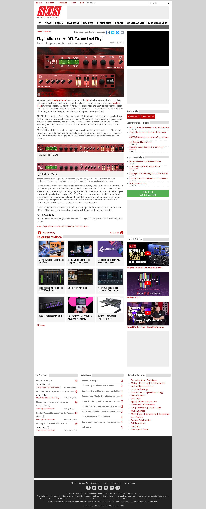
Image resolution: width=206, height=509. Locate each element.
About (73, 483)
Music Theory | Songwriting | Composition (150, 414)
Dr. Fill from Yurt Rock (138, 183)
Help (82, 3)
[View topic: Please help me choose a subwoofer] (76, 402)
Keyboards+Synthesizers (142, 386)
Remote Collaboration (141, 420)
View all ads (133, 116)
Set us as (90, 32)
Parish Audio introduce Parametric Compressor (148, 178)
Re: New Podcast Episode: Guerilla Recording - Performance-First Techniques (56, 413)
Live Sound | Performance (143, 404)
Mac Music (136, 398)
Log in (39, 3)
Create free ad (148, 116)
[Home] (49, 11)
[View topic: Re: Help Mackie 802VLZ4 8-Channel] (76, 423)
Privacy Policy (115, 483)
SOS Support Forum (140, 429)
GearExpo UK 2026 (133, 297)
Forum (59, 22)
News (48, 22)
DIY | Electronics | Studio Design (146, 407)
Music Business (157, 22)
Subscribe (62, 3)
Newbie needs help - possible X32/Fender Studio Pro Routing (101, 411)
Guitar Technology (139, 389)
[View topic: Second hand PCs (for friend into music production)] (122, 396)
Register (50, 3)
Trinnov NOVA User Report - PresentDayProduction (145, 326)
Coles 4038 (86, 427)
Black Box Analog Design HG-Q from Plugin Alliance (146, 148)
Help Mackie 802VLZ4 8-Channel (96, 417)
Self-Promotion (138, 423)
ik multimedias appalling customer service (101, 401)
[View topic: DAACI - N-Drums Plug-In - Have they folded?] (122, 391)
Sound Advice (136, 22)
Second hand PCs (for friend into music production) (101, 396)
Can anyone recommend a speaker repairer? (101, 422)
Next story (114, 232)
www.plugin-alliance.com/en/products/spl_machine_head (62, 226)
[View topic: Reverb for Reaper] (76, 380)
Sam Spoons (41, 427)
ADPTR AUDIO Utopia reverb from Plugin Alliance (149, 137)
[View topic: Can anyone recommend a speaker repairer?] (122, 422)
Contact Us (83, 483)
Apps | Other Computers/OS (144, 401)
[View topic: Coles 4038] (122, 427)
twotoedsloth (41, 384)
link (51, 253)
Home (40, 23)
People (119, 22)
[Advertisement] (148, 217)
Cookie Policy (96, 483)
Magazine (73, 22)
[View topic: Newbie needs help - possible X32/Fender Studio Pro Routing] (122, 411)
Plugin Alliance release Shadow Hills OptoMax (147, 132)
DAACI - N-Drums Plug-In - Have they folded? (101, 391)
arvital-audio (41, 395)
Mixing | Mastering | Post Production (48, 387)
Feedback (135, 426)
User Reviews (137, 417)
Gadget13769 (41, 406)
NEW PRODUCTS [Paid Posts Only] (47, 398)
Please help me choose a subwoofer (52, 402)
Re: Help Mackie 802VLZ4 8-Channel (51, 423)
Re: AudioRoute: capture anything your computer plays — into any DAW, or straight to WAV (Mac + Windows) (56, 391)
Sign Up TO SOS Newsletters (148, 193)
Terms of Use (129, 483)
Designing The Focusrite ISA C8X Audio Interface (144, 267)
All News (41, 325)
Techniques (104, 22)
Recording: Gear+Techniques (45, 409)
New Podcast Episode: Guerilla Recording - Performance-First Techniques (101, 406)
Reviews (88, 22)
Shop (73, 3)
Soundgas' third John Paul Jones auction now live (148, 173)
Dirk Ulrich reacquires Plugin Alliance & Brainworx (149, 127)
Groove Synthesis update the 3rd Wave (145, 161)
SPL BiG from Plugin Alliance (140, 142)
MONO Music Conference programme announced (144, 167)
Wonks (39, 416)
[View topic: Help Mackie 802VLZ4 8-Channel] (122, 417)
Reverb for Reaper (44, 380)
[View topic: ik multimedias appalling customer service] (122, 401)
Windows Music (138, 395)
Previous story (48, 232)
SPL (88, 100)
